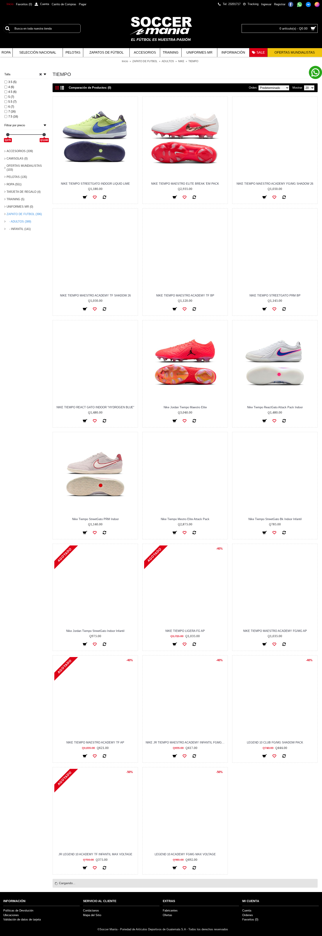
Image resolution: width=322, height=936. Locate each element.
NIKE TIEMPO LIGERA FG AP (185, 631)
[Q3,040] (44, 134)
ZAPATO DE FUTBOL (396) (24, 214)
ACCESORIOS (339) (20, 151)
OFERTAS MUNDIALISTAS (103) (24, 167)
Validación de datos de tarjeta (22, 919)
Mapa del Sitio (92, 915)
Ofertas (167, 915)
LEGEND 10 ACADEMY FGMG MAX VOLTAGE (185, 854)
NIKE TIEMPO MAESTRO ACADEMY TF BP (185, 295)
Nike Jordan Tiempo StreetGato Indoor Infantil (95, 631)
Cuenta (246, 910)
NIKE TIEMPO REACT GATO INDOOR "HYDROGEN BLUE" (95, 407)
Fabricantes (170, 910)
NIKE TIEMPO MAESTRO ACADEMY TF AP (95, 742)
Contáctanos (91, 910)
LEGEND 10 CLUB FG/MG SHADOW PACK (275, 742)
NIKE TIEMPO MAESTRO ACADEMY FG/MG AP (275, 631)
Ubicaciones (11, 915)
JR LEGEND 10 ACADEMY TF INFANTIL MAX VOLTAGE (95, 854)
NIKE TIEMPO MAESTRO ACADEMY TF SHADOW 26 (95, 295)
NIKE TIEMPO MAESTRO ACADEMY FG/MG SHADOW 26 (275, 183)
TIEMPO (193, 61)
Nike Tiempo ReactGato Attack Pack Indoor (275, 407)
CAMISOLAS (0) (17, 158)
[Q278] (7, 134)
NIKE (181, 61)
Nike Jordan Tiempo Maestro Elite (185, 407)
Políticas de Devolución (18, 910)
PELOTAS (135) (17, 177)
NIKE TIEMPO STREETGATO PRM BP (275, 295)
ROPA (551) (14, 184)
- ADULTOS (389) (19, 221)
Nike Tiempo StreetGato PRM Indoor (95, 519)
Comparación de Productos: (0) (90, 87)
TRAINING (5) (15, 199)
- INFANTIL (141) (19, 229)
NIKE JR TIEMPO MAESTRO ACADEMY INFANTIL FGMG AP (186, 742)
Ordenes (247, 915)
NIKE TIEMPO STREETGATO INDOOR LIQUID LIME (95, 183)
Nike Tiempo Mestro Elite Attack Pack (185, 519)
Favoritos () (250, 919)
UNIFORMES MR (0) (20, 206)
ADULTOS (168, 61)
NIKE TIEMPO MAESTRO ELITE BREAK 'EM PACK (185, 183)
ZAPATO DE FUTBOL (144, 61)
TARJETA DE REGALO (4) (24, 191)
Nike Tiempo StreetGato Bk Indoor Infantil (275, 519)
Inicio (125, 61)
